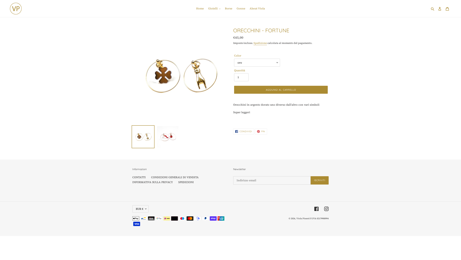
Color (237, 55)
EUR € (139, 209)
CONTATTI (139, 177)
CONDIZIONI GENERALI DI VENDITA (175, 177)
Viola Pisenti (303, 218)
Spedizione (260, 43)
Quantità (239, 70)
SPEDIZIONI (186, 182)
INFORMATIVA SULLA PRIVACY (152, 182)
